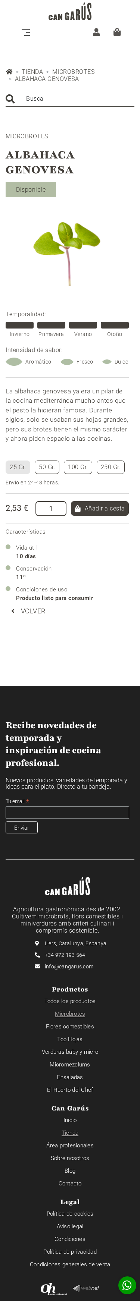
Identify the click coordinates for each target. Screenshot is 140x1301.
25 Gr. (18, 467)
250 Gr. (111, 467)
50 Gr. (47, 467)
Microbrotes (73, 71)
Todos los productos (70, 1001)
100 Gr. (78, 467)
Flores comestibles (70, 1026)
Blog (70, 1171)
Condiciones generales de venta (70, 1264)
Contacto (70, 1183)
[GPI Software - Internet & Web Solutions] (86, 1287)
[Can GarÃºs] (70, 11)
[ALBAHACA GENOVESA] (67, 252)
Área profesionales (70, 1145)
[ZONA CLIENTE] (96, 32)
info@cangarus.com (69, 967)
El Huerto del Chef (70, 1090)
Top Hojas (70, 1039)
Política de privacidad (70, 1251)
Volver (33, 611)
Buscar (10, 99)
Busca (35, 98)
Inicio (70, 1120)
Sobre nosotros (70, 1158)
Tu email (17, 801)
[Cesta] (117, 32)
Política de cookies (70, 1213)
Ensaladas (70, 1077)
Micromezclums (70, 1064)
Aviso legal (70, 1226)
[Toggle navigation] (28, 32)
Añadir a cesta (105, 508)
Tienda (32, 71)
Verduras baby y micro (70, 1052)
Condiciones (70, 1239)
